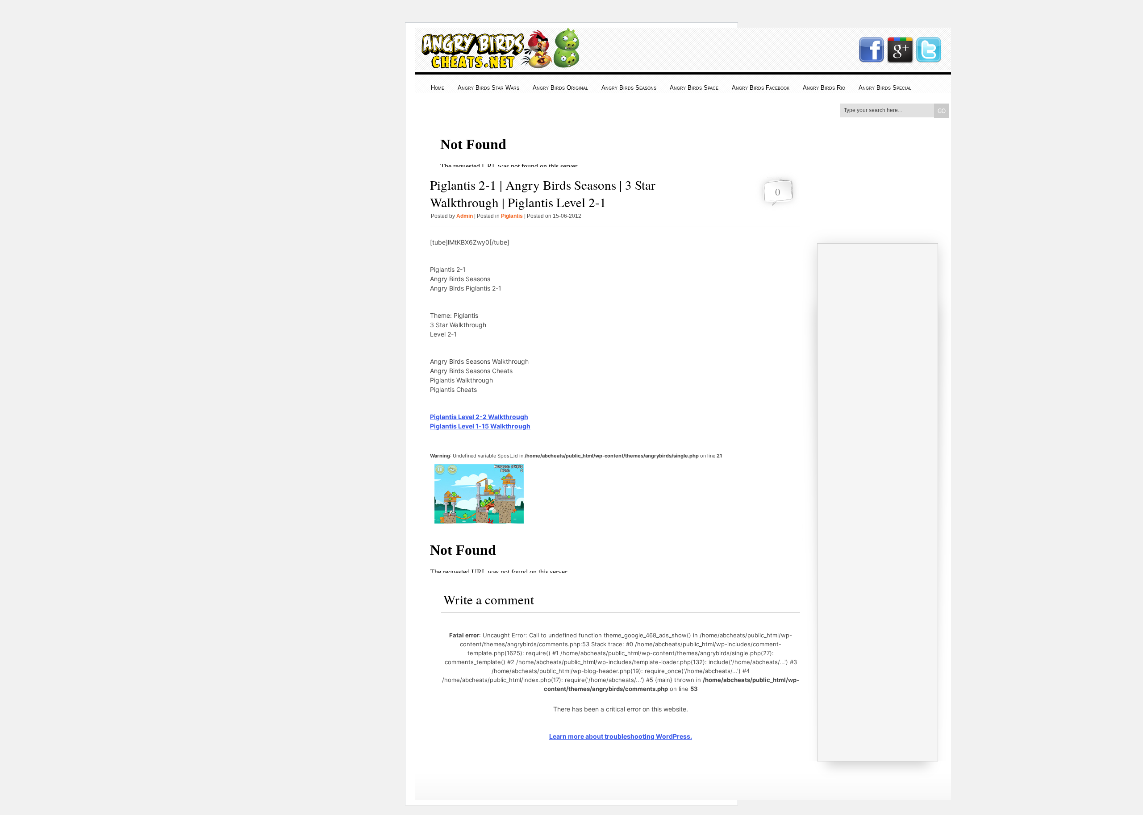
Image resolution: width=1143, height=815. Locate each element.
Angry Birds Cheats (498, 63)
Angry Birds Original (560, 87)
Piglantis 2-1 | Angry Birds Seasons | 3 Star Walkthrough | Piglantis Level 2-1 (542, 193)
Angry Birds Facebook (760, 87)
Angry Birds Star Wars (488, 87)
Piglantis (512, 216)
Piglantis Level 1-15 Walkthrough (480, 426)
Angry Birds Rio (824, 87)
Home (437, 87)
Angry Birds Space (694, 87)
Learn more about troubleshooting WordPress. (620, 736)
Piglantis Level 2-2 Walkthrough (479, 416)
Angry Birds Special (885, 87)
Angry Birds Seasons (628, 87)
